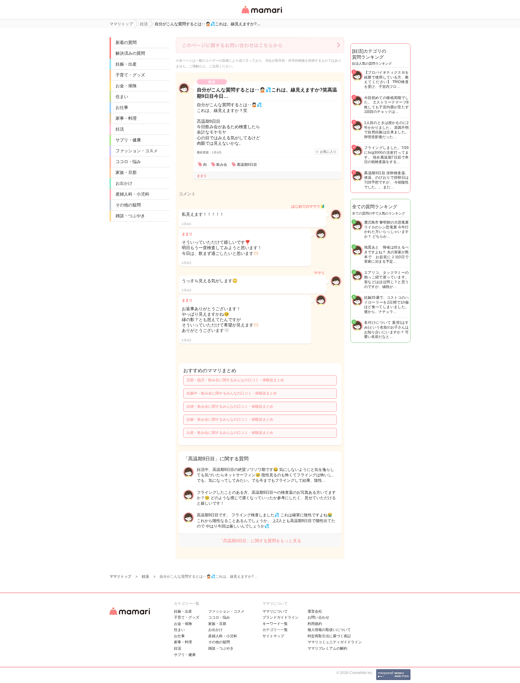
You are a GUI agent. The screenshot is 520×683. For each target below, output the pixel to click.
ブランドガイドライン (280, 617)
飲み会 (221, 164)
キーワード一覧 (275, 624)
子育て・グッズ (130, 75)
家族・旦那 (126, 172)
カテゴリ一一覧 (275, 630)
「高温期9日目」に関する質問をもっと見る (260, 540)
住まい (122, 96)
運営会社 (315, 611)
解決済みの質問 (130, 53)
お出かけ (124, 183)
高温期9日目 (247, 164)
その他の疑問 (128, 204)
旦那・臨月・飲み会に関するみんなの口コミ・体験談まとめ (235, 380)
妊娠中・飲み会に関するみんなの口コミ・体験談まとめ (232, 393)
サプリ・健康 (128, 140)
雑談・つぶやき (130, 215)
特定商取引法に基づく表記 (329, 636)
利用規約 (315, 624)
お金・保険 (126, 85)
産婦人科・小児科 (132, 194)
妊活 (120, 129)
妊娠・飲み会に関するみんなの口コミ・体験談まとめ (230, 419)
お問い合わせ (318, 617)
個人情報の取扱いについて (329, 630)
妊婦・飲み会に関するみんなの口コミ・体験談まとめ (230, 406)
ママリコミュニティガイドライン (335, 642)
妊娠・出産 (126, 64)
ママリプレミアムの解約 (327, 648)
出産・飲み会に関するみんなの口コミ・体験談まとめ (230, 433)
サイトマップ (273, 636)
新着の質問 (126, 42)
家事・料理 (126, 118)
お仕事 (122, 107)
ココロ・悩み (128, 161)
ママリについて (275, 611)
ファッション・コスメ (137, 150)
